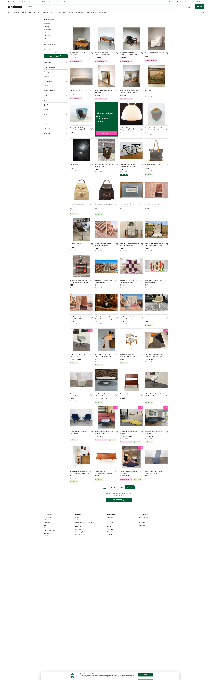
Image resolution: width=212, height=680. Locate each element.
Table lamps (47, 522)
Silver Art (109, 534)
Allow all (145, 674)
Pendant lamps (48, 517)
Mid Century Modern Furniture (83, 532)
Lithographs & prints (49, 528)
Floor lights (47, 533)
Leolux (77, 517)
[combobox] (104, 6)
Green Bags (110, 529)
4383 (122, 487)
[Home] (15, 6)
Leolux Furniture (79, 520)
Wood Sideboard (143, 517)
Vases (45, 525)
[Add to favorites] (91, 53)
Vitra (140, 520)
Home (45, 17)
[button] (135, 2)
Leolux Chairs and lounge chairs (83, 522)
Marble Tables (142, 525)
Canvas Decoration (112, 520)
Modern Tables (79, 534)
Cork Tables (110, 522)
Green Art (109, 532)
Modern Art (78, 529)
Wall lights (46, 536)
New (50, 17)
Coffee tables (47, 520)
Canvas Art (110, 517)
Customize (145, 677)
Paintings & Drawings (49, 530)
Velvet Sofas (142, 522)
